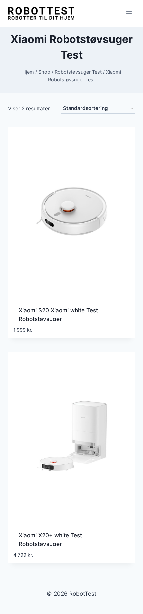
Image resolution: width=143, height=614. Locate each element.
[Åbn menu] (129, 13)
